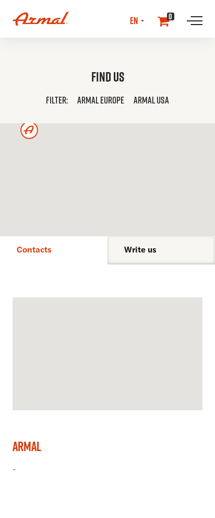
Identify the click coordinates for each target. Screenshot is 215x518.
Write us (140, 250)
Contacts (34, 250)
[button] (100, 101)
